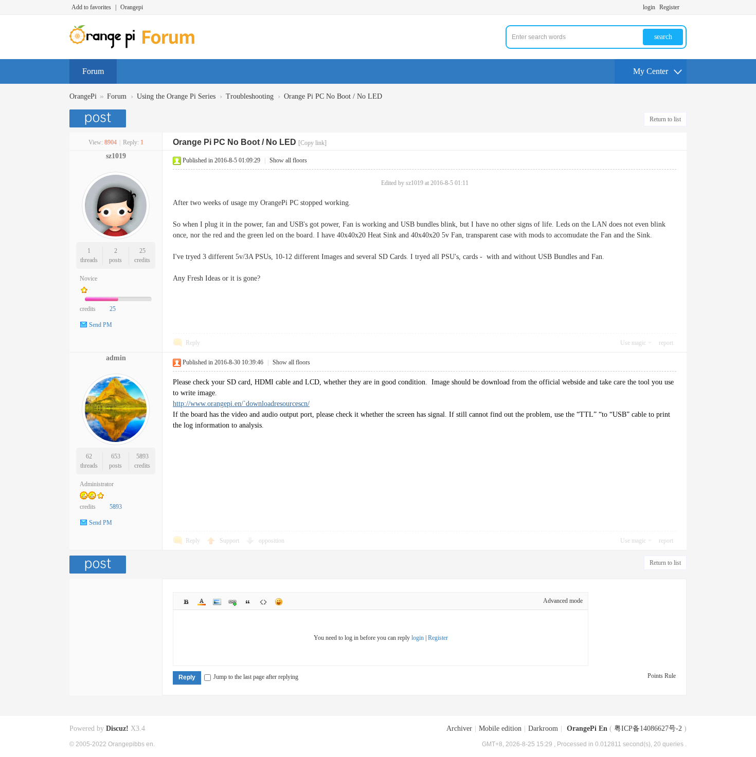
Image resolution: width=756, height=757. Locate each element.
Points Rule (661, 675)
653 (115, 456)
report (666, 342)
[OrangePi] (137, 46)
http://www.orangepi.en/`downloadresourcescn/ (241, 404)
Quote (248, 602)
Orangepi (131, 7)
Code (263, 602)
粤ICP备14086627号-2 (648, 728)
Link (232, 602)
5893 (142, 456)
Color (201, 602)
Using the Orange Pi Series (176, 96)
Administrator (97, 484)
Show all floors (288, 160)
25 (142, 250)
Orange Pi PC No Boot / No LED (333, 96)
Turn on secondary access (684, 7)
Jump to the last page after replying (255, 676)
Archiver (459, 728)
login (649, 7)
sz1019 (116, 156)
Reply (193, 342)
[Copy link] (312, 142)
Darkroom (543, 728)
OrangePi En (587, 728)
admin (116, 358)
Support (230, 540)
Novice (88, 278)
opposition (271, 540)
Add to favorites (91, 7)
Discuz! (117, 728)
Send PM (100, 324)
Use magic (633, 342)
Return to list (665, 119)
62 (89, 456)
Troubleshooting (250, 96)
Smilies (279, 602)
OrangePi (83, 96)
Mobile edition (500, 728)
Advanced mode (563, 600)
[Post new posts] (99, 118)
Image (217, 602)
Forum (93, 71)
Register (669, 7)
